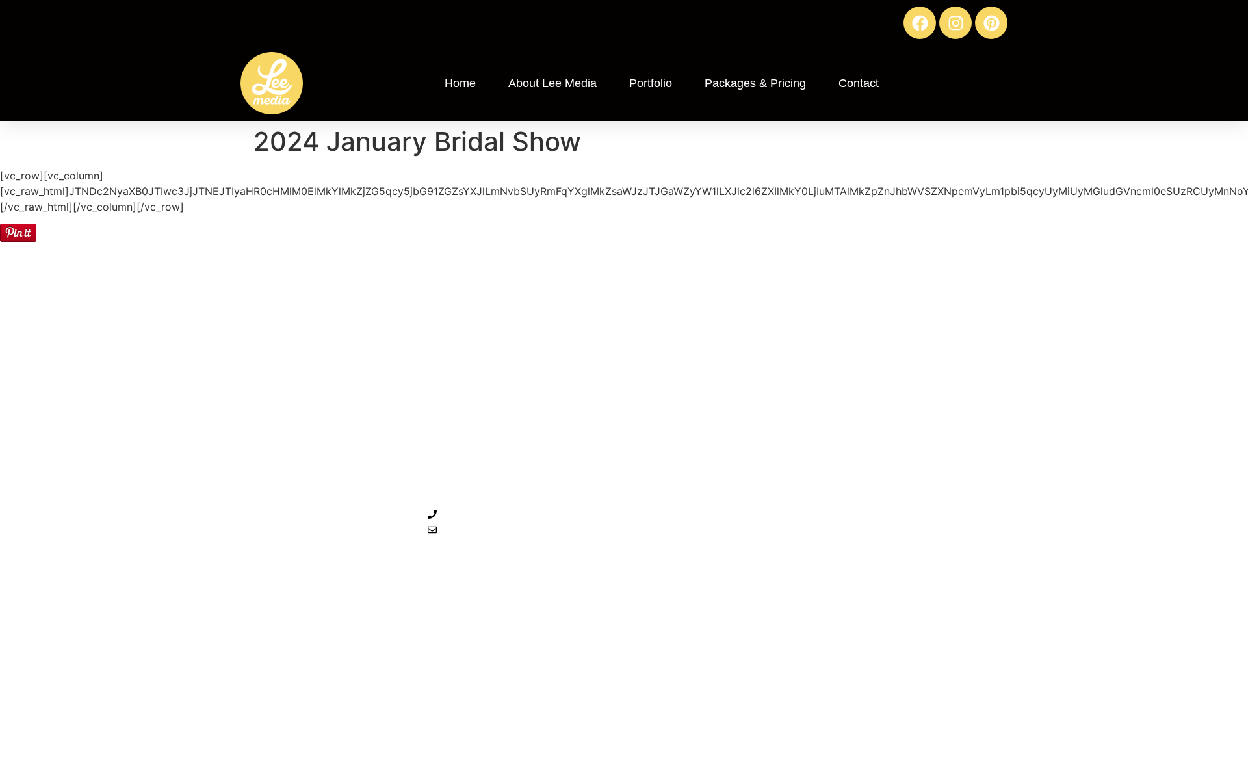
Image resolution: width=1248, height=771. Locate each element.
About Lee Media (552, 83)
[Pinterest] (991, 23)
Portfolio (650, 83)
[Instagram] (955, 23)
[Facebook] (920, 23)
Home (460, 83)
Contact (858, 83)
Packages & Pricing (755, 83)
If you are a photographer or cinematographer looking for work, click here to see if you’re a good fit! (1021, 512)
